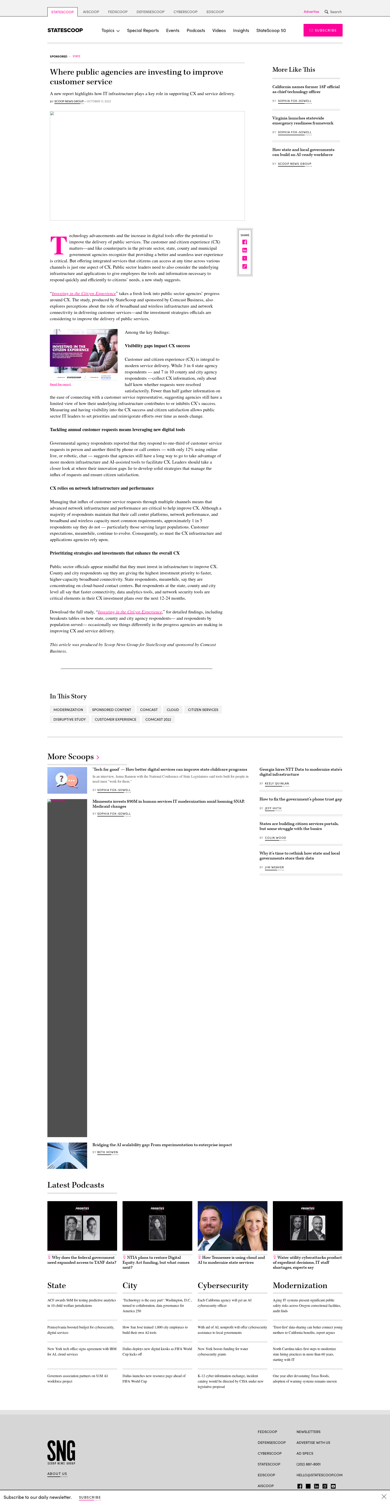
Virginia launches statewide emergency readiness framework (302, 120)
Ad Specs (305, 1453)
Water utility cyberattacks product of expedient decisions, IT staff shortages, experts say (307, 1262)
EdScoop (215, 11)
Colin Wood (275, 838)
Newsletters (308, 1431)
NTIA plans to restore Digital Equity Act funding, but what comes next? (156, 1262)
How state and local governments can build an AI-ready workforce (303, 152)
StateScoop (62, 11)
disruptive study (69, 719)
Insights (241, 30)
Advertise (311, 11)
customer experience (115, 719)
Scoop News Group (69, 101)
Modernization (68, 709)
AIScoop (91, 11)
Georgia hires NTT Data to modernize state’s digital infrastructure (301, 772)
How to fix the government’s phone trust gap (301, 799)
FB (299, 1485)
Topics (108, 30)
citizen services (203, 709)
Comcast (149, 709)
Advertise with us (313, 1442)
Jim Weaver (274, 867)
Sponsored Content (111, 709)
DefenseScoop (151, 11)
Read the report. (60, 384)
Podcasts (196, 30)
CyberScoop (185, 11)
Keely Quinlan (277, 783)
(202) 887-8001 (309, 1464)
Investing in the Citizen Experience (84, 293)
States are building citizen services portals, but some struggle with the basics (299, 826)
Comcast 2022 (158, 719)
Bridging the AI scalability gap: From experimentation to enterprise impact (162, 1145)
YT (332, 1485)
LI (314, 1485)
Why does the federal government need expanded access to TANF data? (81, 1260)
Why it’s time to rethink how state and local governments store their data (300, 855)
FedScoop (118, 11)
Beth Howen (107, 1152)
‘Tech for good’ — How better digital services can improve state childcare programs (170, 769)
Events (172, 30)
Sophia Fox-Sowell (294, 101)
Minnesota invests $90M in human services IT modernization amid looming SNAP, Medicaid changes (168, 804)
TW (307, 1485)
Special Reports (143, 30)
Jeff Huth (273, 808)
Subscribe (326, 30)
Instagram (325, 1485)
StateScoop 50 (271, 30)
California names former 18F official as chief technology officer (306, 89)
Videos (219, 30)
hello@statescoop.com (320, 1474)
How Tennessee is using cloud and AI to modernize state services (231, 1260)
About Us (57, 1473)
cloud (173, 709)
